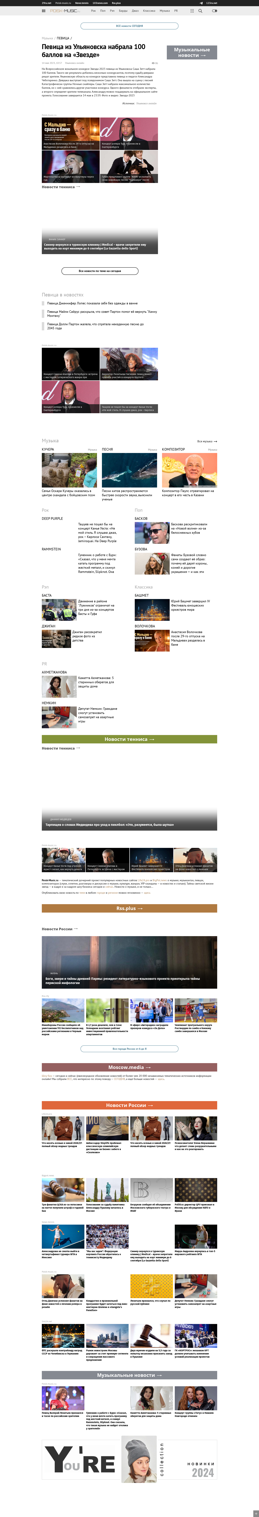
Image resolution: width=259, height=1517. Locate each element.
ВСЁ (69, 1079)
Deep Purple (52, 518)
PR (176, 11)
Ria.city (45, 996)
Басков (141, 518)
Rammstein (51, 549)
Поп (103, 11)
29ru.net (46, 3)
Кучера (48, 449)
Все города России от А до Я (129, 1049)
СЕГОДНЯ (119, 1079)
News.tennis (81, 3)
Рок (93, 11)
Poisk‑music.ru (63, 3)
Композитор (173, 449)
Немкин (49, 703)
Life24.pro (144, 880)
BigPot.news (160, 880)
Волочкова (145, 626)
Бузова (141, 549)
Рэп (112, 11)
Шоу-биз (47, 1076)
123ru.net (211, 3)
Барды (123, 11)
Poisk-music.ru (49, 115)
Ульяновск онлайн (74, 62)
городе (101, 892)
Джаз (135, 11)
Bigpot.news (48, 1175)
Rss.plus (116, 3)
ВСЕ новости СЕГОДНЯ (129, 26)
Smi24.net (47, 1321)
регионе (113, 892)
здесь (147, 892)
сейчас (109, 886)
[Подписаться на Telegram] (201, 3)
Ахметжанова (54, 672)
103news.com (100, 3)
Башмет (142, 595)
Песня (107, 449)
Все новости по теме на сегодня (100, 271)
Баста (47, 595)
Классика (149, 11)
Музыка (165, 11)
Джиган (48, 626)
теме (82, 892)
